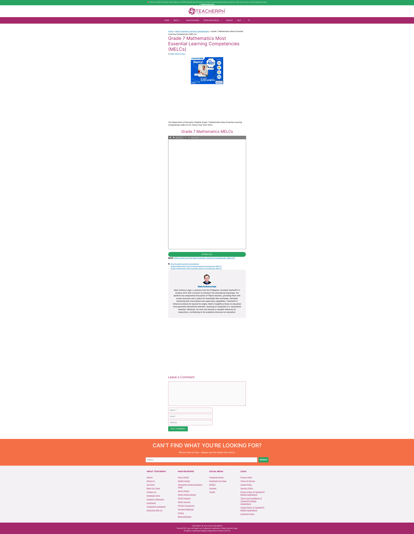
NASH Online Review (187, 495)
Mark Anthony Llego (207, 286)
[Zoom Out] (185, 137)
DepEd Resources (211, 20)
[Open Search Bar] (249, 20)
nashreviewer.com (207, 4)
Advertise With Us (154, 510)
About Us (151, 481)
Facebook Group (216, 477)
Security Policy (246, 488)
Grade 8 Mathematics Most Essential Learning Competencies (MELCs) (196, 268)
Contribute (151, 503)
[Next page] (173, 137)
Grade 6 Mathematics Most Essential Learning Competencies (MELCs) (196, 266)
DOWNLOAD (207, 254)
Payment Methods (186, 509)
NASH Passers (184, 498)
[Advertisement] (207, 102)
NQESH (212, 485)
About (176, 20)
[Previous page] (170, 137)
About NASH (183, 477)
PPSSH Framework (186, 506)
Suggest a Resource (155, 499)
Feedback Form (153, 496)
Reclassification (184, 517)
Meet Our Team (153, 488)
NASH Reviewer (192, 20)
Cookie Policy (246, 485)
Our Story (151, 485)
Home (166, 20)
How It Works (183, 491)
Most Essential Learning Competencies (192, 31)
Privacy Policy (246, 477)
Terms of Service (247, 481)
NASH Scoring (184, 502)
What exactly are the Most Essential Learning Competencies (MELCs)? (204, 258)
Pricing (181, 513)
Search (229, 20)
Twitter (212, 492)
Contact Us (151, 492)
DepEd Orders (184, 481)
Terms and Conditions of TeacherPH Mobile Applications (251, 501)
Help (239, 20)
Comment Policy (247, 514)
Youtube (212, 488)
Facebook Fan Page (217, 481)
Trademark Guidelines (156, 507)
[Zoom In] (189, 137)
